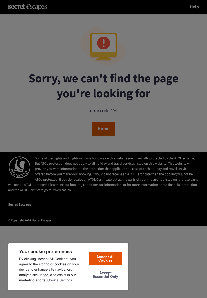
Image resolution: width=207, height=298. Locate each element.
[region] (68, 266)
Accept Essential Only (105, 274)
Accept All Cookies (105, 258)
